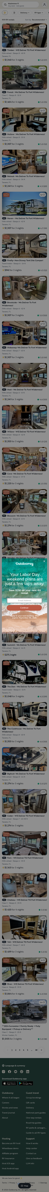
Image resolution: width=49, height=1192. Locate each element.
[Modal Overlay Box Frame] (24, 596)
